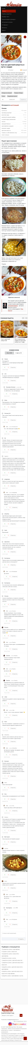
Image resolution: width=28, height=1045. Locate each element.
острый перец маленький (8, 119)
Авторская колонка (7, 22)
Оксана (14, 611)
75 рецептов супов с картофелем (11, 949)
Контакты (4, 27)
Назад (3, 8)
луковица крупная (6, 112)
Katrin (5, 881)
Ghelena (6, 817)
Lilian (13, 710)
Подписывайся (19, 1024)
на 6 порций (15, 105)
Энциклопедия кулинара (8, 19)
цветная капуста (6, 130)
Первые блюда (18, 93)
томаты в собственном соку (9, 132)
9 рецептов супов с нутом (9, 958)
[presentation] (23, 318)
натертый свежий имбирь (9, 117)
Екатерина (14, 571)
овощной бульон (6, 124)
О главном (4, 25)
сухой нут (4, 110)
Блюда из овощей (7, 93)
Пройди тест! (5, 16)
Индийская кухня (12, 96)
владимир (14, 492)
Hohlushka (6, 734)
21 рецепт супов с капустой (9, 951)
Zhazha (13, 642)
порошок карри (6, 128)
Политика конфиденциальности (10, 1019)
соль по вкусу (5, 135)
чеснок (3, 121)
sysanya (6, 848)
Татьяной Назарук (13, 305)
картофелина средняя (7, 126)
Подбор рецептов (6, 14)
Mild (7, 426)
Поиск (4, 11)
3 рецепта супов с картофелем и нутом (12, 975)
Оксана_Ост (15, 426)
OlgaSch (6, 456)
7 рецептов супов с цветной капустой (12, 960)
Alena (5, 782)
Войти (3, 30)
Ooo (13, 805)
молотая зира (5, 115)
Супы (3, 96)
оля (20, 387)
